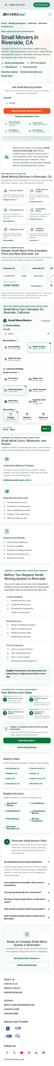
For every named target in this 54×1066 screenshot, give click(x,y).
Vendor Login (11, 1009)
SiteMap (8, 1000)
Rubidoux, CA (11, 773)
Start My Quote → (27, 740)
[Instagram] (29, 1052)
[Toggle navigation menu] (50, 14)
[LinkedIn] (36, 1052)
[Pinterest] (43, 1052)
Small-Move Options (9, 72)
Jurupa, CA (34, 773)
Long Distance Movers (38, 812)
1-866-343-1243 (16, 5)
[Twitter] (14, 1052)
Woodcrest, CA (36, 784)
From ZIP (7, 98)
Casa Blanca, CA (13, 784)
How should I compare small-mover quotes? (26, 909)
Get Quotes (40, 5)
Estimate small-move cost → (17, 480)
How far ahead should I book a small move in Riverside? (26, 917)
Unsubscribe (11, 1013)
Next (45, 429)
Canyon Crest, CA (37, 768)
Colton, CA (10, 778)
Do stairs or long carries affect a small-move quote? (26, 900)
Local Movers (38, 803)
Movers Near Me (13, 992)
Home (3, 23)
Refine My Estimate (27, 747)
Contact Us (10, 984)
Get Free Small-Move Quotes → (27, 111)
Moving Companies (17, 23)
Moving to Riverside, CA (13, 827)
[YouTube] (22, 1052)
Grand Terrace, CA (37, 778)
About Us (9, 979)
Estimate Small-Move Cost (31, 72)
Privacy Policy (12, 988)
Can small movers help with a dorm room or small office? (26, 883)
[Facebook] (7, 1052)
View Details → (37, 286)
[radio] (14, 347)
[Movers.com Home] (14, 14)
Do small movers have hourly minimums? (26, 862)
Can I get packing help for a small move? (26, 892)
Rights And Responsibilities (19, 1005)
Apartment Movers (12, 804)
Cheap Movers (13, 811)
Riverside (43, 23)
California (32, 23)
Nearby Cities (7, 76)
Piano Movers (13, 818)
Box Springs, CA (12, 768)
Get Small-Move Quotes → (27, 958)
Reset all (46, 321)
